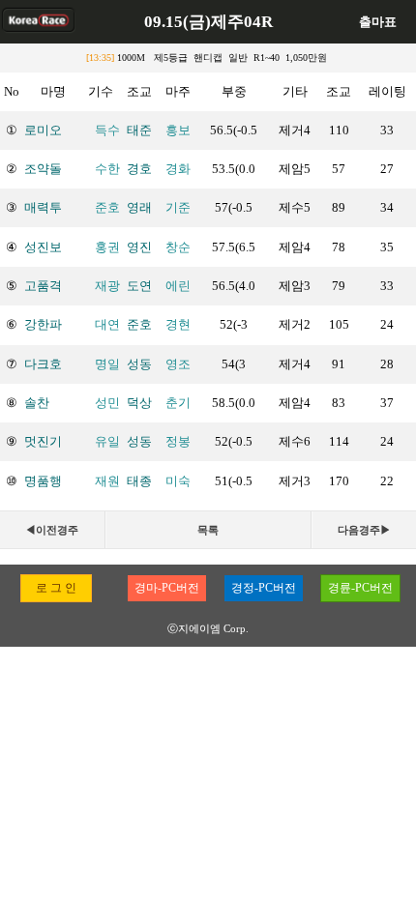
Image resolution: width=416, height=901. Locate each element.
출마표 (378, 22)
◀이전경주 (51, 530)
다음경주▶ (364, 530)
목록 (208, 530)
